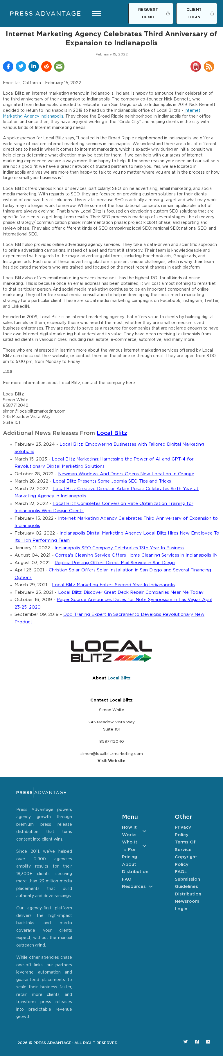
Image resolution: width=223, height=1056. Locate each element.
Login (181, 909)
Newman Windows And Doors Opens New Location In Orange (126, 474)
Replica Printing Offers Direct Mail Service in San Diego (115, 563)
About (129, 864)
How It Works (129, 831)
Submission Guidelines (187, 883)
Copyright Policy (186, 860)
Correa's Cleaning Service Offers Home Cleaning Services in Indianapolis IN (136, 555)
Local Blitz (112, 433)
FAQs (181, 872)
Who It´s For (129, 846)
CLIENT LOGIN (194, 13)
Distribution (134, 872)
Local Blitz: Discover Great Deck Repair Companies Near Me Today (131, 592)
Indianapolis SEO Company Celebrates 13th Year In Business (119, 548)
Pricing (129, 857)
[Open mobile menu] (96, 13)
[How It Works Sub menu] (144, 831)
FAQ (127, 879)
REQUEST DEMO (148, 13)
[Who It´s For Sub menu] (144, 846)
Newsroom (187, 901)
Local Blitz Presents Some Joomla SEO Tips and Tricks (112, 481)
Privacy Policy (183, 831)
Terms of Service (185, 846)
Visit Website (111, 761)
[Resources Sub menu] (151, 886)
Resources (134, 886)
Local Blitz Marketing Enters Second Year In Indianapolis (113, 585)
